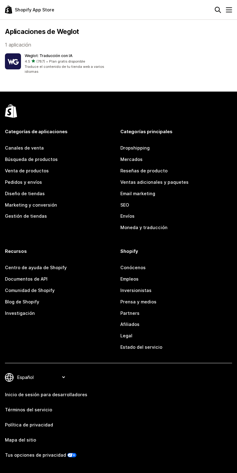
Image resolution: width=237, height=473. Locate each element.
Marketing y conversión (31, 205)
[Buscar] (218, 10)
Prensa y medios (138, 301)
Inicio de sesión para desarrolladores (46, 394)
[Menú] (229, 10)
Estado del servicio (141, 347)
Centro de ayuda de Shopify (36, 267)
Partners (129, 313)
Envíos (127, 216)
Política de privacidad (29, 424)
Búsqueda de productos (31, 159)
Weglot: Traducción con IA (49, 55)
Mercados (131, 159)
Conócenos (133, 267)
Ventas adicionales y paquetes (154, 182)
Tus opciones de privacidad (35, 455)
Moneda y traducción (144, 227)
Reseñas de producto (144, 170)
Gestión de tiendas (26, 216)
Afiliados (129, 324)
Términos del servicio (28, 409)
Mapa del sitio (20, 439)
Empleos (129, 279)
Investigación (20, 313)
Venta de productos (27, 170)
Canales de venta (24, 147)
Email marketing (137, 193)
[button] (60, 63)
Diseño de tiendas (25, 193)
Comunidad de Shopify (30, 290)
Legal (126, 335)
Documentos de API (26, 279)
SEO (124, 205)
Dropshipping (135, 147)
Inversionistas (136, 290)
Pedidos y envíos (23, 182)
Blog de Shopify (22, 301)
